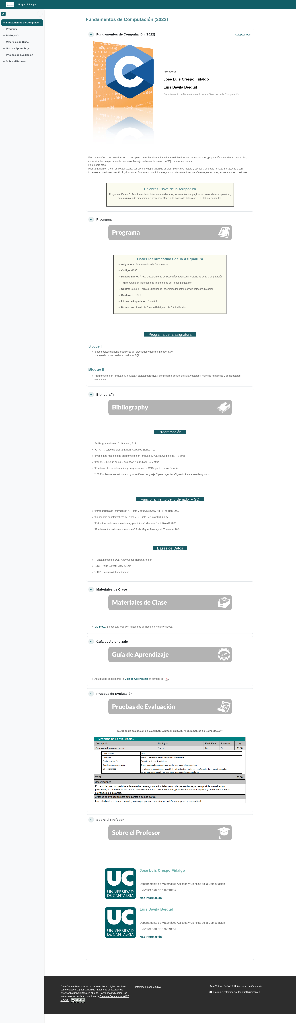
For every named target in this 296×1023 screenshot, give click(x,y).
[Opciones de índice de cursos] (40, 14)
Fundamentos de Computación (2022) (24, 22)
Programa (12, 29)
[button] (91, 34)
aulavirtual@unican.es (247, 992)
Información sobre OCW (148, 987)
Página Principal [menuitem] (27, 4)
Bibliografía (12, 35)
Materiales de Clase (17, 42)
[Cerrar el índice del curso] (3, 14)
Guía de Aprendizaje (17, 48)
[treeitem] (22, 22)
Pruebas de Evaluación (19, 55)
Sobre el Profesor (16, 61)
